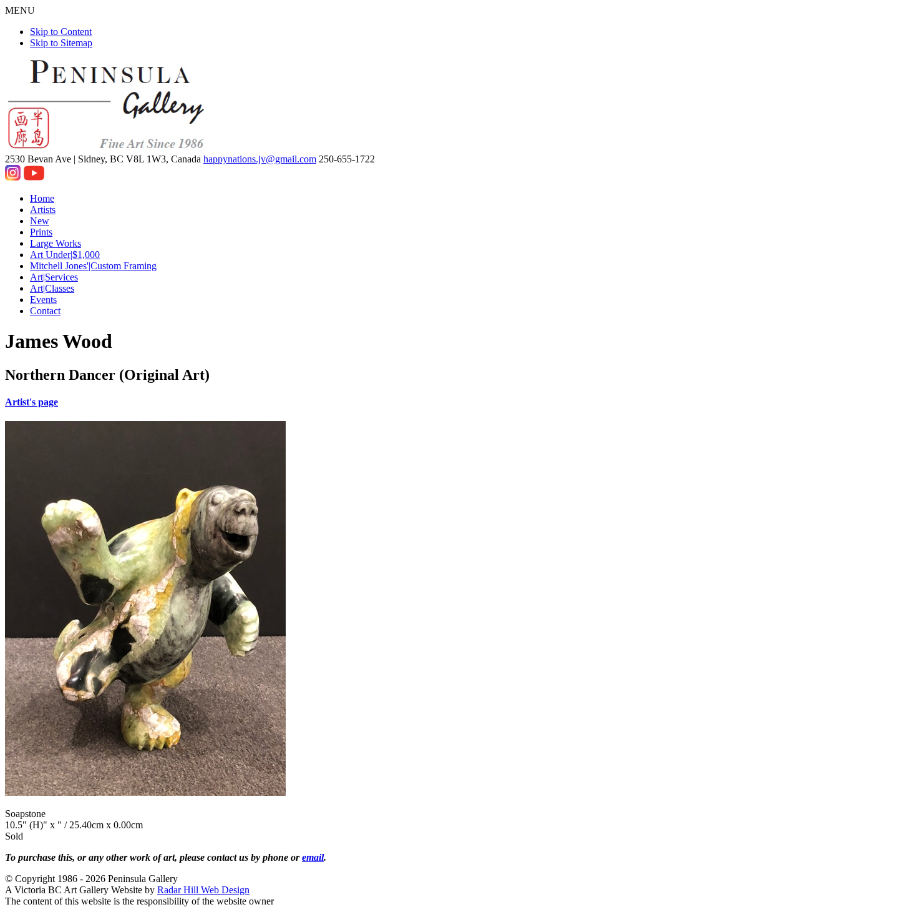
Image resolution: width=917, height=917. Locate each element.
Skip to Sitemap (61, 42)
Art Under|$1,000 (65, 254)
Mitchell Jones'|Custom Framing (93, 265)
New (39, 221)
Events (43, 299)
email (313, 857)
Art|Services (54, 277)
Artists (43, 209)
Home (42, 198)
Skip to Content (61, 31)
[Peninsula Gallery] (107, 147)
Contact (45, 310)
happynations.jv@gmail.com (259, 159)
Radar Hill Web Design (203, 890)
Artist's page (31, 402)
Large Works (55, 243)
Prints (41, 232)
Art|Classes (52, 288)
